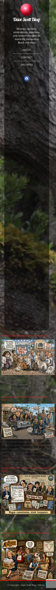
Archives (27, 64)
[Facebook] (27, 78)
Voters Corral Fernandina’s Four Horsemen (25, 335)
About (27, 50)
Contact (26, 57)
